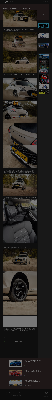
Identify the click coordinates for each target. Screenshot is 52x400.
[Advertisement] (26, 11)
